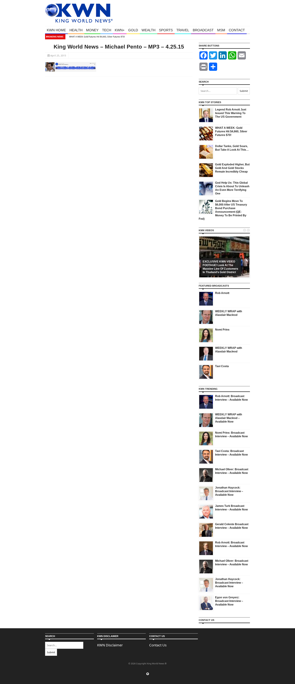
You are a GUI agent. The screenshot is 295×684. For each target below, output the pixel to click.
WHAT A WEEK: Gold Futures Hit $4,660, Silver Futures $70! (95, 36)
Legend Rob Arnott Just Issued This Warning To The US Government (230, 113)
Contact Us (158, 645)
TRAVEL (182, 30)
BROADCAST (203, 30)
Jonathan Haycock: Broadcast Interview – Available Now (229, 491)
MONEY (92, 30)
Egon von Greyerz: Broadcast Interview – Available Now (229, 601)
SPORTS (166, 30)
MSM (221, 30)
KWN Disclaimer (110, 645)
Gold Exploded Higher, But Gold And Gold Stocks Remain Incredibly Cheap (232, 168)
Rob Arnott (222, 293)
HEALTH (75, 30)
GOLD (133, 30)
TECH (106, 30)
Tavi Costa (222, 366)
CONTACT (237, 30)
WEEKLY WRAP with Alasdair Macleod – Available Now (228, 418)
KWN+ (120, 30)
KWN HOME (56, 30)
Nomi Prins (222, 329)
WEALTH (148, 30)
